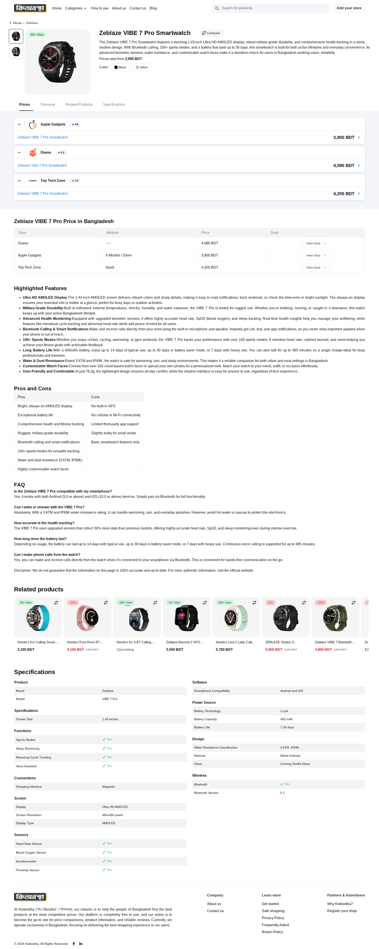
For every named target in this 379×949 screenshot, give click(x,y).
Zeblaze (32, 23)
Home (57, 8)
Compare (213, 33)
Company (215, 895)
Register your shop (342, 911)
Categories (73, 8)
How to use (100, 8)
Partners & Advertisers (346, 895)
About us (119, 8)
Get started (270, 904)
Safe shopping (273, 911)
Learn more (271, 895)
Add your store (349, 8)
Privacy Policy (273, 918)
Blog (153, 8)
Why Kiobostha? (340, 904)
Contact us (137, 8)
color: (104, 67)
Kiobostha (32, 943)
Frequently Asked (275, 925)
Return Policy (272, 932)
